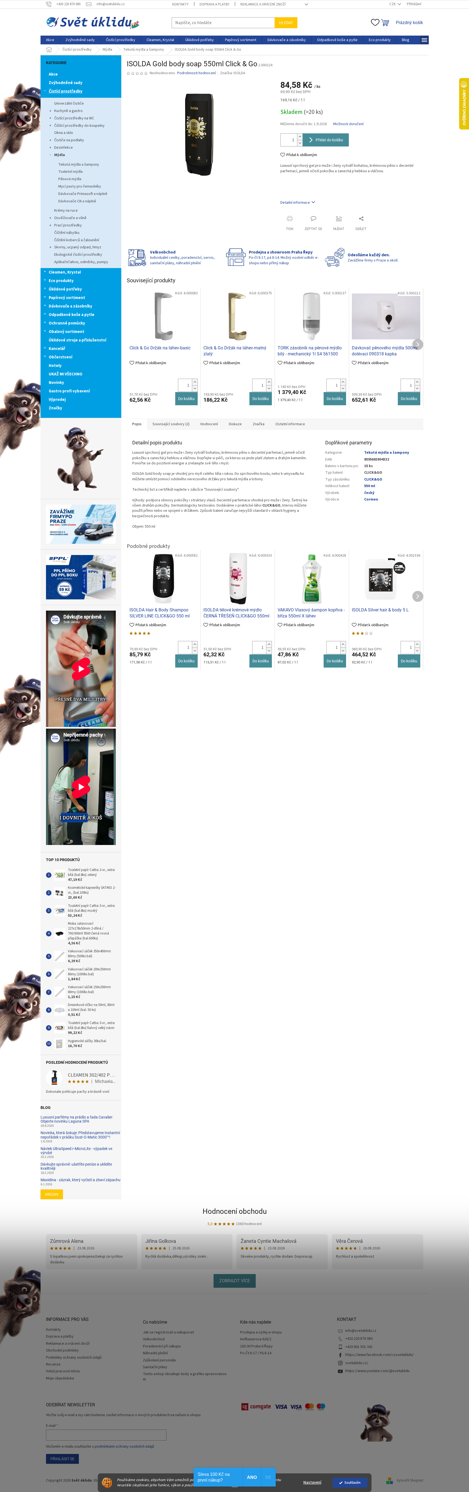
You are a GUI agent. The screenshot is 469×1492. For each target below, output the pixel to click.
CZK (392, 4)
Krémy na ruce (66, 210)
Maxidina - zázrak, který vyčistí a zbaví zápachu (80, 1180)
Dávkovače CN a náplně (77, 201)
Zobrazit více (234, 1280)
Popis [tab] (137, 424)
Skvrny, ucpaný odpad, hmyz (77, 247)
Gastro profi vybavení (69, 391)
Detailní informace (295, 202)
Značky (55, 408)
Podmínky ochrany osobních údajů (74, 1357)
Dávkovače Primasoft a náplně (82, 194)
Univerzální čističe (69, 103)
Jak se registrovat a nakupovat (168, 1332)
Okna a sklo (63, 133)
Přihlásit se (62, 1459)
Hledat (286, 23)
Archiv (52, 1194)
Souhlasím (352, 1482)
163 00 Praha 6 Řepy (256, 1346)
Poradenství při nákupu (162, 1346)
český (369, 493)
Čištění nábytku (66, 232)
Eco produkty (61, 281)
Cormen (371, 499)
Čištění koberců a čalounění (76, 240)
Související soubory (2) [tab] (171, 424)
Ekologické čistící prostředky (78, 254)
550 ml (369, 486)
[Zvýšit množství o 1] (300, 137)
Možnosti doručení (348, 124)
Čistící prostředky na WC (74, 118)
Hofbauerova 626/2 (255, 1339)
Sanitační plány (155, 1367)
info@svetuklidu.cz (360, 1330)
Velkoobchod (154, 1339)
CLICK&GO (373, 479)
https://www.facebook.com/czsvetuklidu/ (379, 1355)
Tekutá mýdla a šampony (78, 164)
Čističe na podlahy (69, 140)
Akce (53, 74)
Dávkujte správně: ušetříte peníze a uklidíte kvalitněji (76, 1166)
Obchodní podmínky (62, 1350)
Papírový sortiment (67, 298)
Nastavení (312, 1482)
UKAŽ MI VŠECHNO (65, 374)
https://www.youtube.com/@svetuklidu (377, 1371)
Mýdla (59, 155)
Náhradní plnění (155, 1353)
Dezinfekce (63, 147)
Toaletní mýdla (70, 171)
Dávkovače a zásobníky (70, 306)
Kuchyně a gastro (68, 111)
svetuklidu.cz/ (356, 1363)
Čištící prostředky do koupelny (79, 125)
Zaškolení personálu (159, 1360)
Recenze (53, 1364)
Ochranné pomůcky (67, 323)
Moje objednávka (60, 1378)
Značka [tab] (258, 424)
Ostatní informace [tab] (290, 424)
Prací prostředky (68, 225)
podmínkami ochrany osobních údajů (124, 1446)
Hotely (55, 366)
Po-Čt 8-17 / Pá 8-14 (255, 1353)
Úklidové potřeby (65, 289)
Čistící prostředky (65, 91)
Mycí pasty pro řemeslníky (79, 186)
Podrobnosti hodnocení (196, 73)
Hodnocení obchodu (235, 1211)
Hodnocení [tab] (209, 424)
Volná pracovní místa (63, 1371)
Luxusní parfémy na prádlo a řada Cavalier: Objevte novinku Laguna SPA (77, 1119)
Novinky (56, 383)
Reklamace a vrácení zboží (263, 4)
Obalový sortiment (66, 332)
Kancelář (57, 349)
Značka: (232, 73)
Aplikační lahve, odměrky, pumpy (81, 262)
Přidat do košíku (329, 140)
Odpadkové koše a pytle (71, 315)
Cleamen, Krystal (65, 272)
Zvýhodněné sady (65, 83)
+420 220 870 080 (359, 1338)
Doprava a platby (214, 4)
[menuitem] (50, 40)
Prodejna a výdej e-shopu (261, 1332)
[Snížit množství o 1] (300, 143)
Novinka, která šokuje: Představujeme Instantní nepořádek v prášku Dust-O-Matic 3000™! (80, 1135)
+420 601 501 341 (359, 1347)
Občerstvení (60, 357)
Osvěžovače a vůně (70, 218)
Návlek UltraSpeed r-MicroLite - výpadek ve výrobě (76, 1151)
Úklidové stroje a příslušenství (77, 340)
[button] (194, 382)
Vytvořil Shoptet (410, 1480)
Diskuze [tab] (235, 424)
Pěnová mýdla (69, 179)
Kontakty (180, 4)
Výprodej (57, 400)
